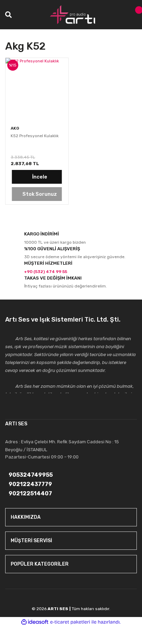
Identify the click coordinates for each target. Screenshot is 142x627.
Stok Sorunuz (39, 194)
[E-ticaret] (70, 622)
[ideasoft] (35, 622)
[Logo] (72, 14)
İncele (39, 177)
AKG (15, 128)
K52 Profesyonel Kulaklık (35, 135)
